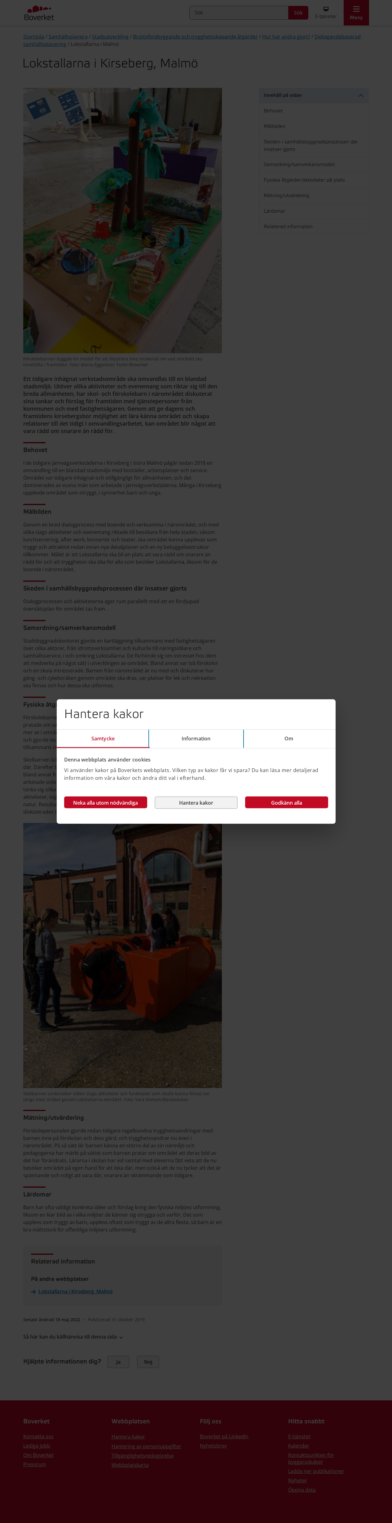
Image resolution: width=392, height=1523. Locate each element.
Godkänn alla (286, 802)
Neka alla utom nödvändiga (105, 802)
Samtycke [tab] (103, 738)
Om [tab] (288, 738)
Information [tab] (196, 738)
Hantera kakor (196, 802)
